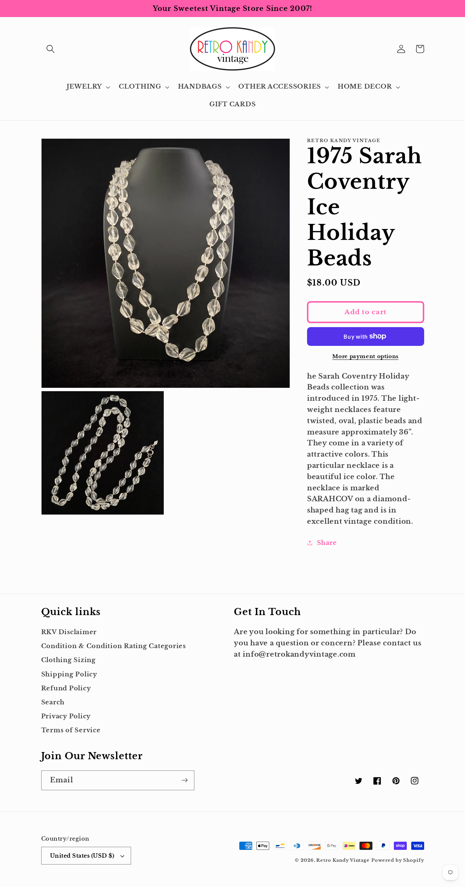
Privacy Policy (66, 716)
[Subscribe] (184, 780)
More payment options (365, 356)
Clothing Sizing (68, 660)
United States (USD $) (82, 855)
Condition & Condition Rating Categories (113, 646)
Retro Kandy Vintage (343, 860)
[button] (50, 49)
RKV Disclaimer (69, 632)
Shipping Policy (69, 674)
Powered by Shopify (397, 860)
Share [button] (327, 542)
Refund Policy (66, 688)
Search (53, 702)
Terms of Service (71, 730)
